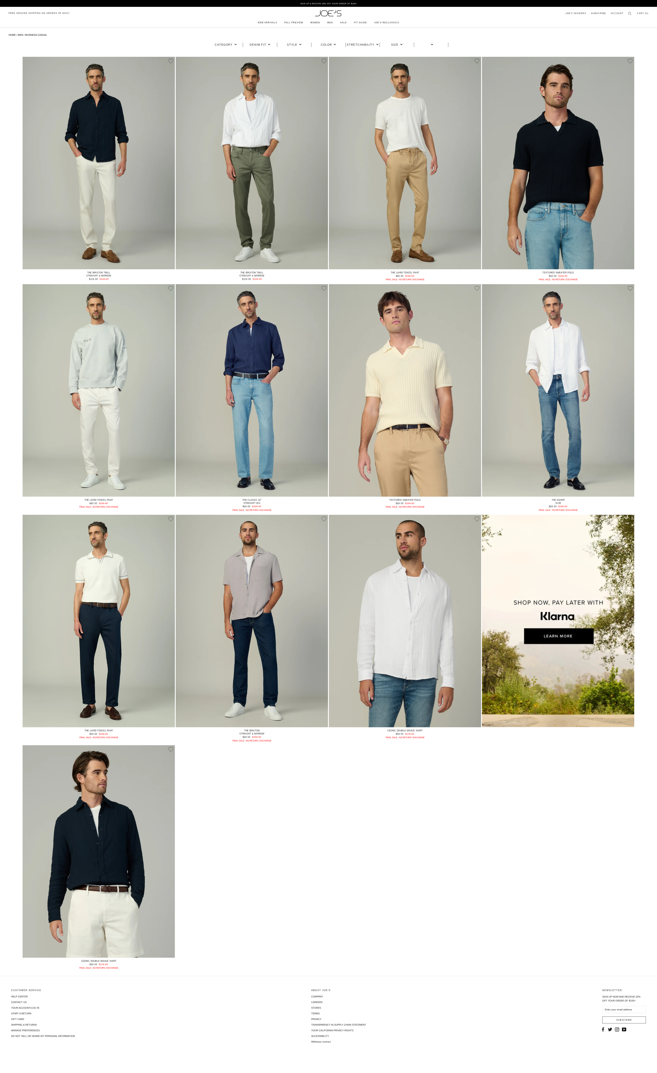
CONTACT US (19, 1002)
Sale (343, 22)
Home (12, 35)
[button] (226, 45)
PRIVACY (316, 1019)
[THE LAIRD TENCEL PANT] (405, 163)
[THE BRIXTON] (252, 621)
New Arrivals (267, 22)
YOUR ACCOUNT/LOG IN (25, 1007)
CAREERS (317, 1002)
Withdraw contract (321, 1041)
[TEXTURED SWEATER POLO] (558, 163)
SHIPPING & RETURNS (24, 1024)
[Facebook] (603, 1029)
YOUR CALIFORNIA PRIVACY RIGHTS (332, 1030)
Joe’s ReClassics (386, 22)
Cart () (642, 13)
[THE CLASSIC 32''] (252, 390)
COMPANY (317, 996)
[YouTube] (624, 1029)
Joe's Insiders (575, 13)
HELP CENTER (19, 996)
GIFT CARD (17, 1019)
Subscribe (598, 13)
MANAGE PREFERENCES (25, 1030)
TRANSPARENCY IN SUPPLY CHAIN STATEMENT (338, 1024)
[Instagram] (617, 1029)
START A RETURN (21, 1013)
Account (617, 13)
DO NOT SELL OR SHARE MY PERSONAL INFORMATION (43, 1036)
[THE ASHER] (558, 390)
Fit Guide (360, 22)
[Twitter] (610, 1029)
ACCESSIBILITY (320, 1036)
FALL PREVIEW (293, 22)
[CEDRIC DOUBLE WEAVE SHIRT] (405, 621)
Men (330, 22)
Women (315, 22)
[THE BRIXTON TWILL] (99, 163)
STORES (316, 1007)
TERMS (315, 1013)
